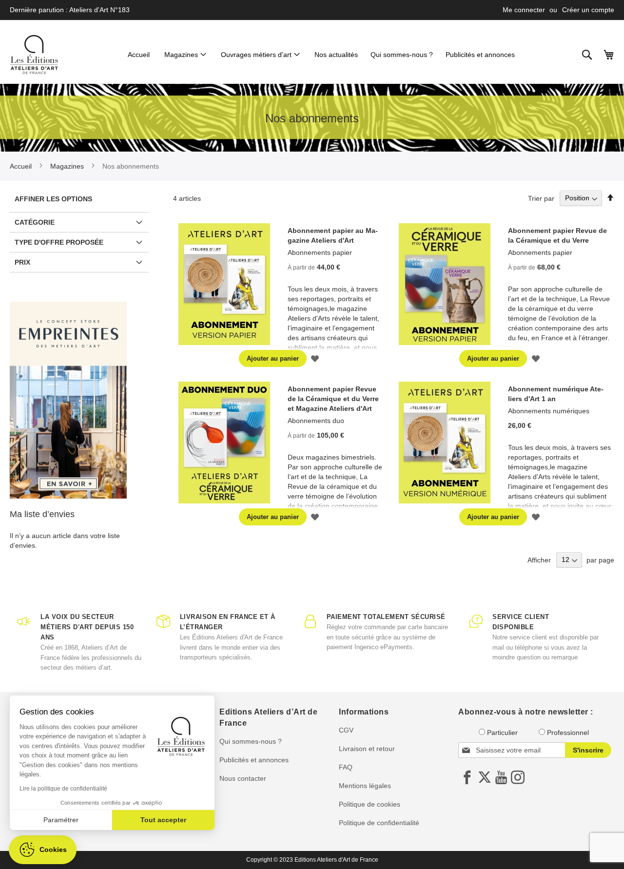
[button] (315, 358)
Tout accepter (163, 820)
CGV (346, 730)
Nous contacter (242, 778)
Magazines (68, 166)
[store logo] (34, 54)
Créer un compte (588, 10)
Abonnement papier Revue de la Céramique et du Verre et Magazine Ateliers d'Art (333, 398)
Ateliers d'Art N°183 (99, 10)
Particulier (502, 732)
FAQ (345, 767)
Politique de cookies (369, 804)
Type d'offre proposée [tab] (59, 242)
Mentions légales (365, 786)
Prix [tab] (22, 262)
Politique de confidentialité (379, 823)
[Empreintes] (68, 400)
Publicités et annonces (254, 760)
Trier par (541, 198)
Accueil (22, 166)
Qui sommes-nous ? (250, 741)
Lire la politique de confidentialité (63, 788)
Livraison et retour (367, 749)
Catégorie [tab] (35, 222)
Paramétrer (60, 820)
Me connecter (524, 10)
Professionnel (568, 732)
